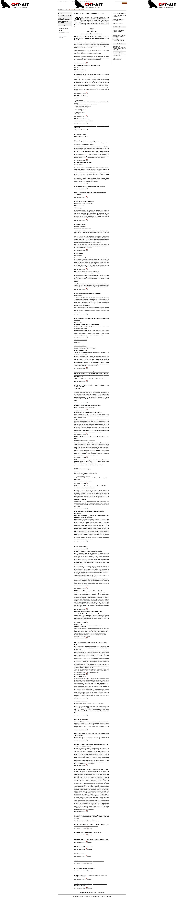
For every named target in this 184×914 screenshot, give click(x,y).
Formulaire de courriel (64, 32)
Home (66, 9)
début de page (92, 892)
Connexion (108, 896)
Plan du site (61, 30)
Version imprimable (63, 28)
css (104, 896)
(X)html (101, 896)
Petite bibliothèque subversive (63, 22)
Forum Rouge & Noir (63, 25)
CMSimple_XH (82, 896)
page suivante (101, 892)
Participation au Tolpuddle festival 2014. (118, 20)
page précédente (84, 892)
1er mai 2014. (116, 23)
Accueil (60, 13)
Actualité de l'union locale (64, 15)
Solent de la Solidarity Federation (119, 49)
